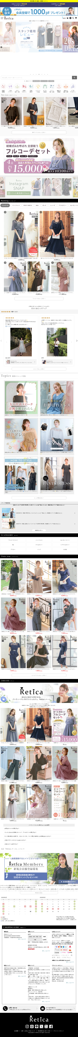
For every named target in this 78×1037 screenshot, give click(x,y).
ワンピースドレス (13, 540)
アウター (13, 549)
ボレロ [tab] (44, 205)
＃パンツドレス (44, 81)
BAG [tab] (37, 205)
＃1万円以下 (51, 81)
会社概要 (16, 1031)
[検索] (73, 18)
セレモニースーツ (65, 540)
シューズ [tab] (52, 205)
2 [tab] (33, 74)
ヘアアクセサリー (65, 544)
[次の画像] (35, 342)
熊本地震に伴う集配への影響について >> (39, 1)
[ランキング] (67, 18)
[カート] (76, 18)
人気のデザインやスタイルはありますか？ (15, 840)
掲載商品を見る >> (39, 530)
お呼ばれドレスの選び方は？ (11, 828)
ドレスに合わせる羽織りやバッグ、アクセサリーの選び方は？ (20, 832)
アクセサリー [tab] (62, 205)
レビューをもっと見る (38, 369)
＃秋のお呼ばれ (36, 81)
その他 (65, 549)
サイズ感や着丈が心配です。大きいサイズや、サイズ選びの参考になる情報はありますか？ (27, 836)
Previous (1, 47)
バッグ (39, 549)
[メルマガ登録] (57, 1008)
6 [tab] (45, 74)
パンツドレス (39, 540)
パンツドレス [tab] (16, 205)
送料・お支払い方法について (28, 1031)
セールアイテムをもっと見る (38, 675)
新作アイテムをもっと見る (38, 132)
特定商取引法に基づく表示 (44, 1031)
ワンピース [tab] (5, 205)
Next (77, 47)
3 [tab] (36, 74)
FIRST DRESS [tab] (27, 205)
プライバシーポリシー (58, 1031)
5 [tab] (42, 74)
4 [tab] (39, 74)
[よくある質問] (20, 1008)
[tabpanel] (39, 37)
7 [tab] (48, 74)
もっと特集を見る (38, 498)
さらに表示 (9, 326)
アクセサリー (39, 544)
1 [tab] (30, 74)
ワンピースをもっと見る (38, 298)
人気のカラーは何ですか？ (11, 844)
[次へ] (77, 341)
